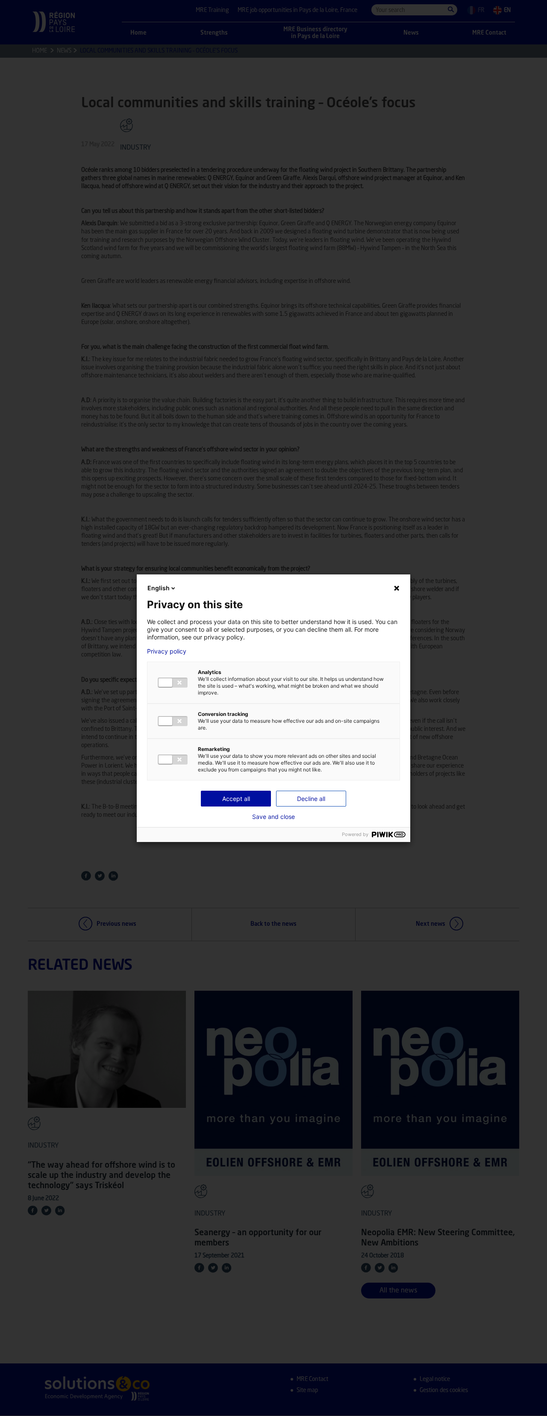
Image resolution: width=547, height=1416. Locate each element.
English (158, 588)
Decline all (311, 798)
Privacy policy (166, 651)
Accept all (236, 798)
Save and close (273, 816)
